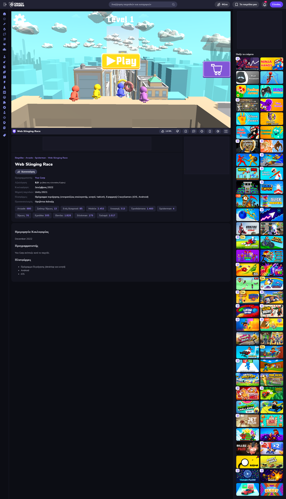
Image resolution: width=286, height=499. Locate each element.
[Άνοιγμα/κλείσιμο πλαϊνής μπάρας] (4, 4)
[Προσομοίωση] (4, 112)
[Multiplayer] (4, 44)
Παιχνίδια (19, 157)
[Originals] (4, 39)
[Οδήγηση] (4, 97)
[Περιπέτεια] (4, 107)
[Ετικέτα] (4, 135)
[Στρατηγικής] (4, 122)
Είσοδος (276, 4)
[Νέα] (4, 23)
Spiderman (40, 157)
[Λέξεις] (4, 92)
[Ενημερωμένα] (4, 34)
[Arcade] (4, 56)
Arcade (29, 157)
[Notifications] (265, 4)
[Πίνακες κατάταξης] (4, 49)
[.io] (4, 66)
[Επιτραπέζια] (4, 87)
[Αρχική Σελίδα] (4, 13)
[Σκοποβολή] (4, 117)
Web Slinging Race (57, 157)
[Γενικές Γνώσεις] (4, 77)
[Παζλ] (4, 102)
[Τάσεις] (4, 29)
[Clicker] (4, 61)
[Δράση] (4, 82)
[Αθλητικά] (4, 72)
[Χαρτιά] (4, 127)
